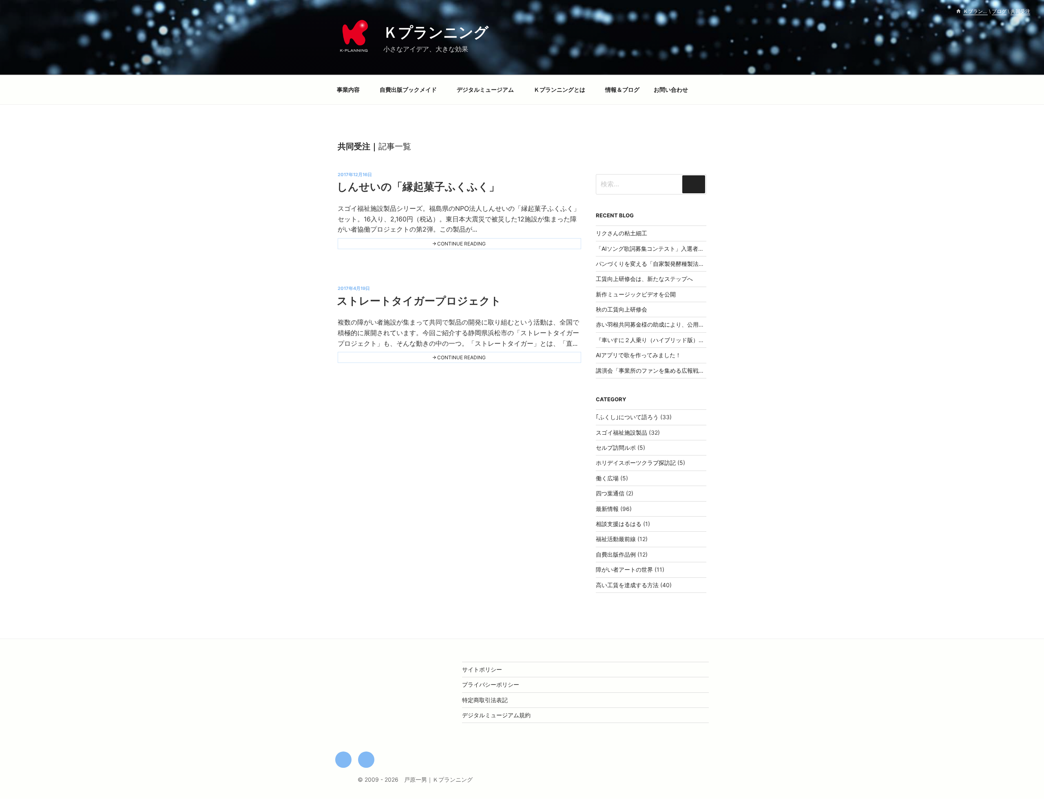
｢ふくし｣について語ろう (627, 416)
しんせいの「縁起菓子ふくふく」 (418, 186)
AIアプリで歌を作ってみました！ (638, 354)
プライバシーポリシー (490, 684)
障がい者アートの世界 (624, 569)
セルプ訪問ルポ (616, 447)
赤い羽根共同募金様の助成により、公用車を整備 (658, 324)
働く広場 (607, 478)
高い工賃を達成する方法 (627, 584)
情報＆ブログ (622, 89)
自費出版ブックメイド (408, 89)
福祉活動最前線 (616, 538)
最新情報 (607, 508)
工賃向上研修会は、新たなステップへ (644, 278)
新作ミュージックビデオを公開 (636, 294)
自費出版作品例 (616, 554)
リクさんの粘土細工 (621, 233)
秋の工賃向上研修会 (621, 309)
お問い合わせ (671, 89)
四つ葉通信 (610, 493)
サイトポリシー (482, 669)
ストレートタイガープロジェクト (419, 300)
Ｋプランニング (436, 32)
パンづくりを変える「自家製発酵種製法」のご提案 (661, 263)
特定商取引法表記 (485, 699)
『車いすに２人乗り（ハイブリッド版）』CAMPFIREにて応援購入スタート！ (695, 339)
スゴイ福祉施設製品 (621, 432)
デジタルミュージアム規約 (496, 715)
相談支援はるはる (618, 523)
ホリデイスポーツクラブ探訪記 (636, 462)
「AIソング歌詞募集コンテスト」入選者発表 (653, 248)
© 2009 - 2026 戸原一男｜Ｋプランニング (415, 779)
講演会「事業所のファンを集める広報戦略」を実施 (661, 370)
